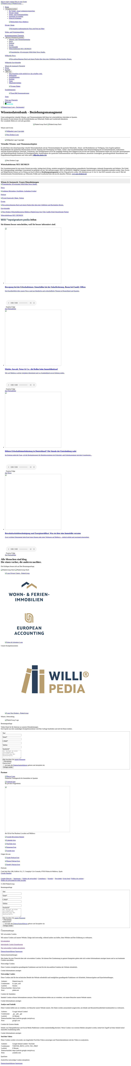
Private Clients (9, 25)
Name (4, 737)
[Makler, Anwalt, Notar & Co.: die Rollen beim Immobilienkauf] (67, 338)
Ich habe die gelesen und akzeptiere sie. (25, 765)
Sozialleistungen (10, 90)
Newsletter (58, 878)
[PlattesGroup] (11, 3)
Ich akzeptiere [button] (5, 941)
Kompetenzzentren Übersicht (14, 35)
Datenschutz (6, 763)
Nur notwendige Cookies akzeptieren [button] (13, 948)
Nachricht (6, 749)
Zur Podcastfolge (10, 309)
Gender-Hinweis (6, 878)
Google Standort (6, 873)
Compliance (42, 878)
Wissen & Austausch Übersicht (15, 66)
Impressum (17, 878)
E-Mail (5, 741)
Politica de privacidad (30, 878)
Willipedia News (10, 55)
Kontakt (50, 878)
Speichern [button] (4, 1056)
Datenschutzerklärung (20, 765)
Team (6, 97)
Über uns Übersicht (11, 100)
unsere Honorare (20, 759)
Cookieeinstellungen (7, 931)
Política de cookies (77, 878)
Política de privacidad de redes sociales (13, 880)
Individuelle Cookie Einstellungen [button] (12, 944)
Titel (3, 733)
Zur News (8, 473)
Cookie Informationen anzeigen (11, 970)
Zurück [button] (3, 1060)
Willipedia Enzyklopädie (13, 62)
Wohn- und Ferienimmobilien (14, 32)
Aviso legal (66, 878)
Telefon (4, 745)
